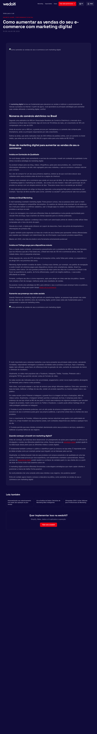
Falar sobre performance (66, 3)
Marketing (40, 3)
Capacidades (48, 3)
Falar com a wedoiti (48, 524)
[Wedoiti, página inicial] (9, 4)
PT (82, 3)
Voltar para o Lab (8, 13)
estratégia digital (69, 442)
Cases (55, 3)
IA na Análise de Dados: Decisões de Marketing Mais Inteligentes (48, 501)
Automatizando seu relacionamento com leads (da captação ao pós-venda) (19, 502)
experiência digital (24, 460)
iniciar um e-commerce (48, 287)
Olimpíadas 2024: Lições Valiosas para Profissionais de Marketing (76, 501)
